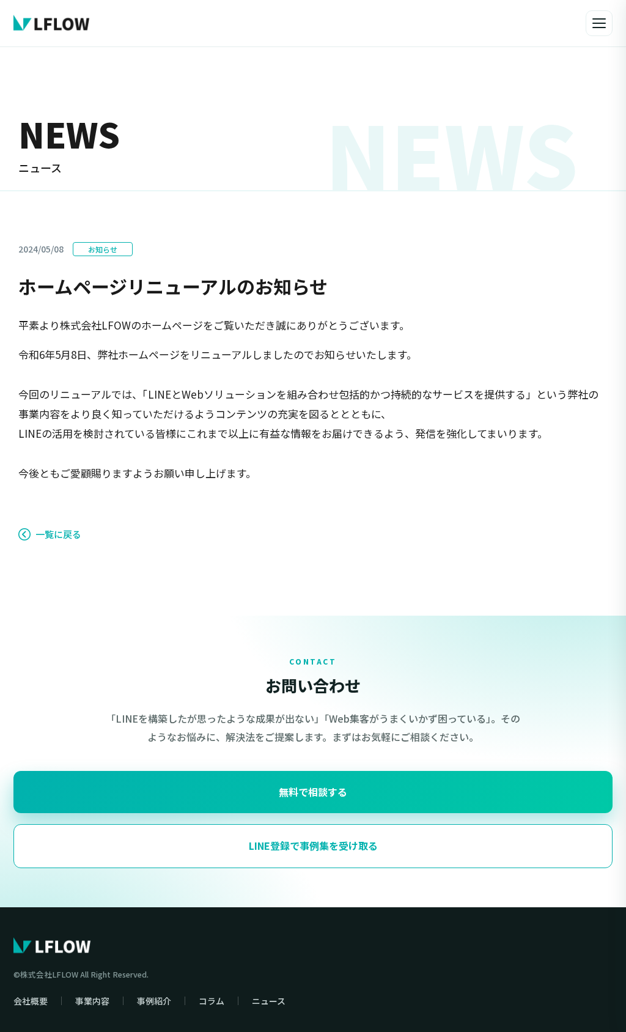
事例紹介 (154, 1001)
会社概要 (30, 1001)
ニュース (268, 1001)
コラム (211, 1001)
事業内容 (92, 1001)
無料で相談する (313, 791)
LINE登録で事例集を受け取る (313, 845)
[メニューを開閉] (599, 23)
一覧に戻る (58, 534)
